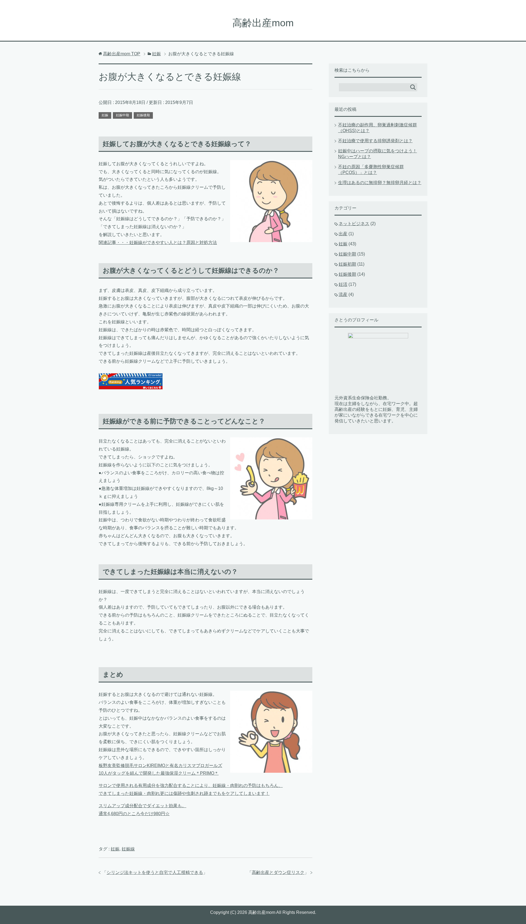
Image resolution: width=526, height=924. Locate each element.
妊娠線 (128, 849)
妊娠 (105, 115)
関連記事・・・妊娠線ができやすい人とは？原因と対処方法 (158, 242)
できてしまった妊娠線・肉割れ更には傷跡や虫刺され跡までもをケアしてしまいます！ (184, 793)
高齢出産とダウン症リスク (278, 872)
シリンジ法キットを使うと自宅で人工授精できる (155, 872)
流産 (343, 294)
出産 (343, 233)
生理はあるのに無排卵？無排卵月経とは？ (379, 182)
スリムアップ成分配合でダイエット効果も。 (142, 805)
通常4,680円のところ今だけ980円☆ (134, 813)
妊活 (343, 284)
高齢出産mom (263, 22)
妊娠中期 (122, 115)
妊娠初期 (347, 264)
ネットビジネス (354, 223)
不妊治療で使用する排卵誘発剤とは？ (375, 140)
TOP (121, 53)
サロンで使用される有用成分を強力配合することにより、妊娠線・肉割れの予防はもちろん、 (191, 785)
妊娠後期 (143, 115)
